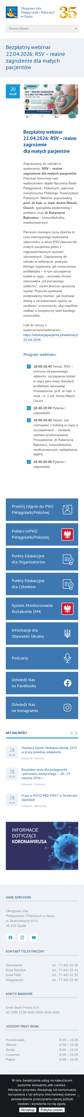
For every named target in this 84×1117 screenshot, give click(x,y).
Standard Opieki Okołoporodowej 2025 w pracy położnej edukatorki (49, 750)
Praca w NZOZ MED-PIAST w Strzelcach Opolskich (49, 797)
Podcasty (39, 758)
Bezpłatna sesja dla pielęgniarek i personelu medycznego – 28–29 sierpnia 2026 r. (45, 773)
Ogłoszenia (40, 806)
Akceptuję (28, 1110)
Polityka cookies (52, 1110)
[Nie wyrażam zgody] (78, 1095)
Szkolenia (39, 784)
